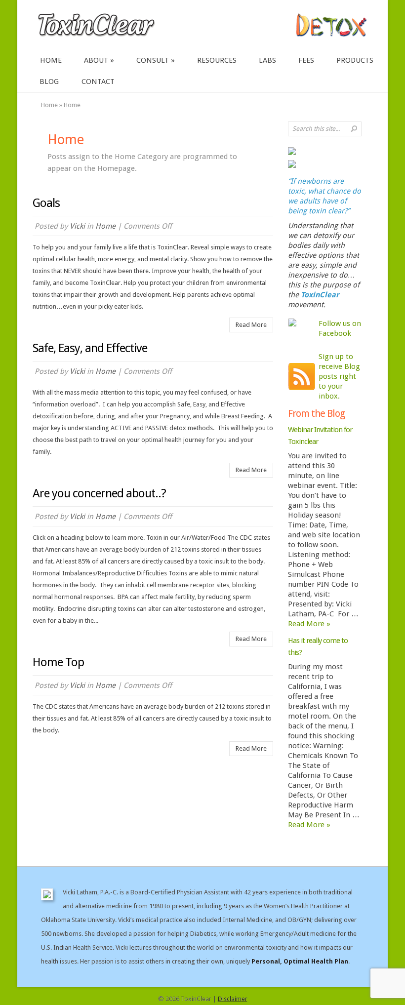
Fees (306, 60)
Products (354, 60)
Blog (49, 81)
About (96, 60)
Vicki (77, 226)
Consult (152, 60)
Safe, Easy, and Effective (90, 348)
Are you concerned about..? (99, 493)
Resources (217, 60)
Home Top (58, 662)
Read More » (309, 623)
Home (51, 60)
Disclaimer (232, 999)
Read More (251, 324)
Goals (46, 203)
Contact (98, 81)
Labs (267, 60)
